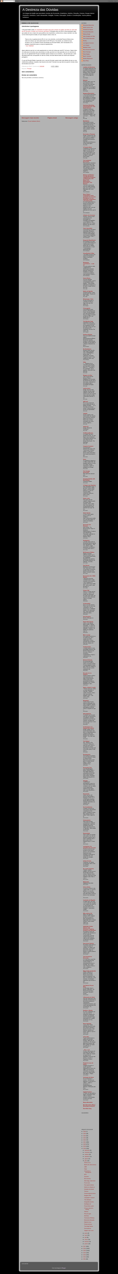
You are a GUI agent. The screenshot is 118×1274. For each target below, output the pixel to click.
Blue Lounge (86, 635)
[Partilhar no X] (55, 66)
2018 (84, 1148)
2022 (84, 1140)
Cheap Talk (86, 590)
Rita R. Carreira (87, 56)
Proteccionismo (88, 1224)
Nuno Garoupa (87, 51)
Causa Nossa (86, 278)
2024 (84, 1135)
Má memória (87, 1178)
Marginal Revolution (88, 93)
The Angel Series (88, 1226)
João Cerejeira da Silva (89, 36)
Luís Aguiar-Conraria (88, 43)
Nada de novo (87, 1222)
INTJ (85, 1174)
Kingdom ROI (87, 1195)
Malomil (85, 80)
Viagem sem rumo (89, 1230)
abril (86, 1237)
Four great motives (89, 1185)
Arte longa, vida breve (89, 1180)
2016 (84, 1248)
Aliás (84, 362)
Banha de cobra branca (90, 1164)
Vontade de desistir (89, 1189)
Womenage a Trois (88, 299)
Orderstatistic (87, 820)
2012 (84, 1256)
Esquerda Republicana (89, 240)
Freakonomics (87, 646)
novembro (87, 1152)
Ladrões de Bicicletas (89, 67)
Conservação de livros (90, 1193)
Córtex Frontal (87, 861)
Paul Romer (86, 565)
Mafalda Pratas (87, 47)
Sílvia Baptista (87, 713)
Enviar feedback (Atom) (34, 121)
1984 (85, 1166)
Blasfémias (86, 121)
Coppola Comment (88, 446)
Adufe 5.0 (85, 426)
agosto (86, 1158)
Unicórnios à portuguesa (87, 1171)
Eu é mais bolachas (88, 868)
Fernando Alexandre (88, 31)
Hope (85, 1169)
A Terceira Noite (87, 147)
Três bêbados (87, 1199)
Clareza (86, 1211)
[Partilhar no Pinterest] (58, 66)
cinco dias (86, 1036)
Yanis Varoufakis (87, 228)
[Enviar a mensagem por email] (51, 66)
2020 (84, 1144)
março (86, 1239)
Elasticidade (86, 833)
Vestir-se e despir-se (89, 1187)
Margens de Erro (87, 375)
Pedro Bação (86, 54)
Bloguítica (86, 700)
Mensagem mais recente (30, 118)
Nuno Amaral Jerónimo (89, 49)
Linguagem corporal (89, 1197)
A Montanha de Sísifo (89, 997)
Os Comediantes (87, 807)
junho (86, 1233)
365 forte (85, 401)
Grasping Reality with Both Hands (89, 479)
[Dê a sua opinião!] (53, 66)
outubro (87, 1154)
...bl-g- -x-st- (86, 1049)
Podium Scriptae (87, 334)
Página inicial (52, 118)
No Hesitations (87, 349)
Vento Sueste (86, 513)
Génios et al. (87, 1162)
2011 (84, 1259)
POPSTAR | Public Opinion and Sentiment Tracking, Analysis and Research (89, 928)
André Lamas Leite (88, 27)
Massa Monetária (87, 1102)
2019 (84, 1146)
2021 (84, 1142)
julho (86, 1160)
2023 (84, 1137)
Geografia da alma (89, 1201)
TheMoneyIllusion (88, 433)
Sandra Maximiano (88, 58)
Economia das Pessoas (87, 525)
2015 (84, 1250)
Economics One (87, 767)
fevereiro (87, 1241)
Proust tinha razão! (89, 1206)
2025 (84, 1133)
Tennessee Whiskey (89, 1217)
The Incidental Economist (87, 161)
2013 (84, 1254)
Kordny (85, 40)
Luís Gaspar (86, 45)
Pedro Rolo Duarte (88, 621)
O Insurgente (86, 308)
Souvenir (86, 1176)
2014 (84, 1252)
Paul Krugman (87, 616)
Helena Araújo (86, 34)
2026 (84, 1131)
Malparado (86, 881)
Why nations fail (87, 913)
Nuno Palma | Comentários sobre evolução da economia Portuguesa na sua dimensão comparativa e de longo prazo (89, 197)
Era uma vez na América (87, 673)
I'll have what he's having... (88, 1209)
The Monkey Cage (88, 321)
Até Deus (86, 1215)
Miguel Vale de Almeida (89, 971)
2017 (84, 1246)
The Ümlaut (86, 741)
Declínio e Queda (88, 1010)
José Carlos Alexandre (88, 38)
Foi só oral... (87, 1182)
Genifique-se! (87, 1204)
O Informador (86, 603)
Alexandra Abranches (88, 25)
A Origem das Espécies (89, 485)
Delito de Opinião (88, 291)
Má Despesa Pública (88, 552)
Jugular (85, 413)
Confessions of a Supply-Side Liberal (88, 727)
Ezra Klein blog (87, 1108)
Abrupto (85, 780)
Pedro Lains (86, 498)
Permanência (87, 1228)
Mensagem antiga (71, 118)
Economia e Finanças (89, 134)
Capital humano (87, 1091)
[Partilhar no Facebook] (56, 66)
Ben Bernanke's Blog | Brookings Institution (89, 1105)
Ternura (86, 1191)
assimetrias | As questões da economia (89, 847)
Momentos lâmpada (89, 1220)
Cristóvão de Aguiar (88, 29)
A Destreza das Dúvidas (40, 10)
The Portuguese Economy (87, 957)
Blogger (64, 1268)
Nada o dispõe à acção (89, 687)
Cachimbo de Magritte (89, 900)
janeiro (86, 1243)
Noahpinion (86, 540)
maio (86, 1235)
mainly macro (86, 388)
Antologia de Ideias (88, 1077)
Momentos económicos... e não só (88, 264)
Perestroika (86, 794)
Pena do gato (87, 1213)
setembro (87, 1156)
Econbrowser (86, 754)
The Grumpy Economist (86, 472)
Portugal (29, 68)
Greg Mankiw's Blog (88, 253)
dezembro (87, 1150)
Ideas (84, 459)
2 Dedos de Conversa (89, 215)
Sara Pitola (86, 60)
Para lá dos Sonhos (88, 943)
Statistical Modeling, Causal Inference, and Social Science (89, 106)
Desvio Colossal (87, 660)
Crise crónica (86, 887)
